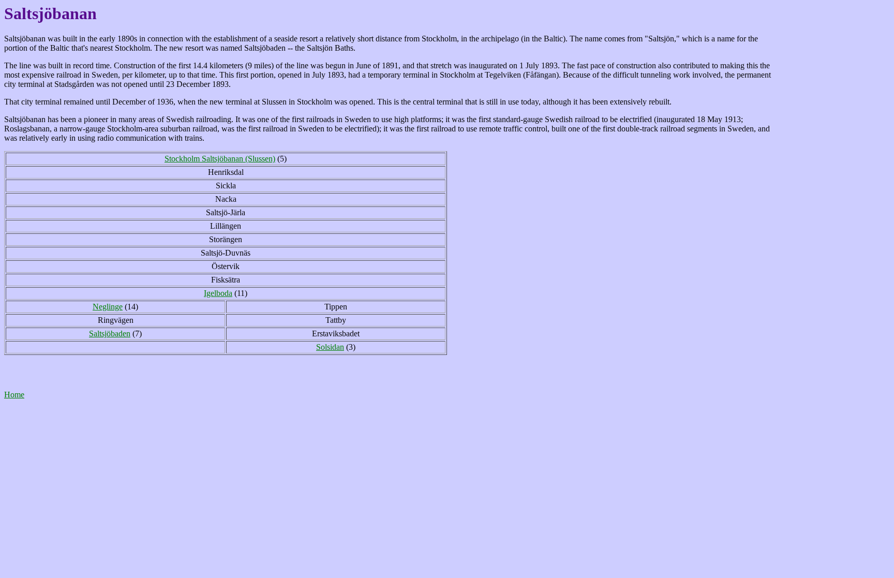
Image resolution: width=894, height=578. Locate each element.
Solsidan (330, 347)
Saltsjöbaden (109, 333)
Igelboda (218, 293)
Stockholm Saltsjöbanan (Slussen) (220, 158)
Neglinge (108, 306)
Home (14, 394)
